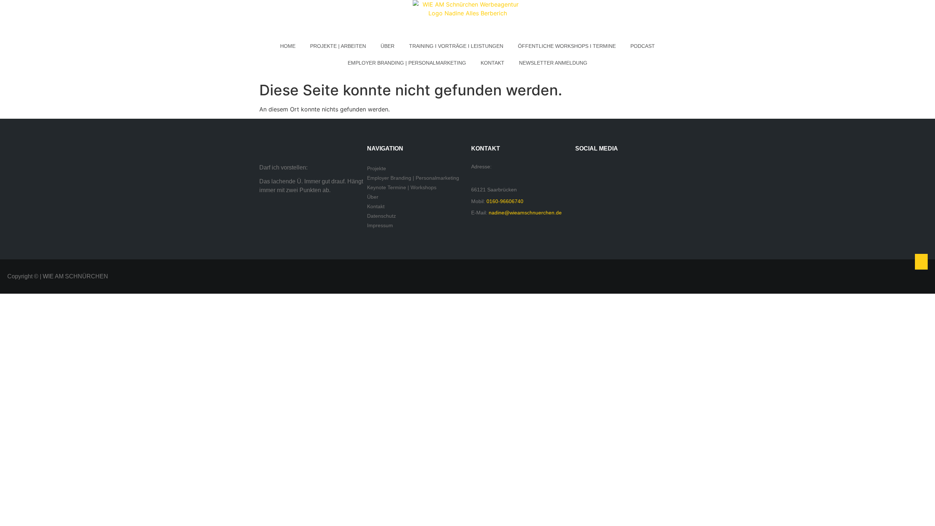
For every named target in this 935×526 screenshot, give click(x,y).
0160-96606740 (504, 201)
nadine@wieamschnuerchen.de (525, 213)
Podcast (642, 46)
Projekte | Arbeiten (338, 46)
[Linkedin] (630, 168)
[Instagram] (607, 168)
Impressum (380, 225)
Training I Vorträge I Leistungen (456, 46)
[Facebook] (584, 168)
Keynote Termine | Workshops (401, 187)
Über (387, 46)
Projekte (376, 168)
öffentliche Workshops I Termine (567, 46)
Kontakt (492, 63)
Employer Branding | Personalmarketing (407, 63)
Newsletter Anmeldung (553, 63)
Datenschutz (381, 216)
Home (287, 46)
